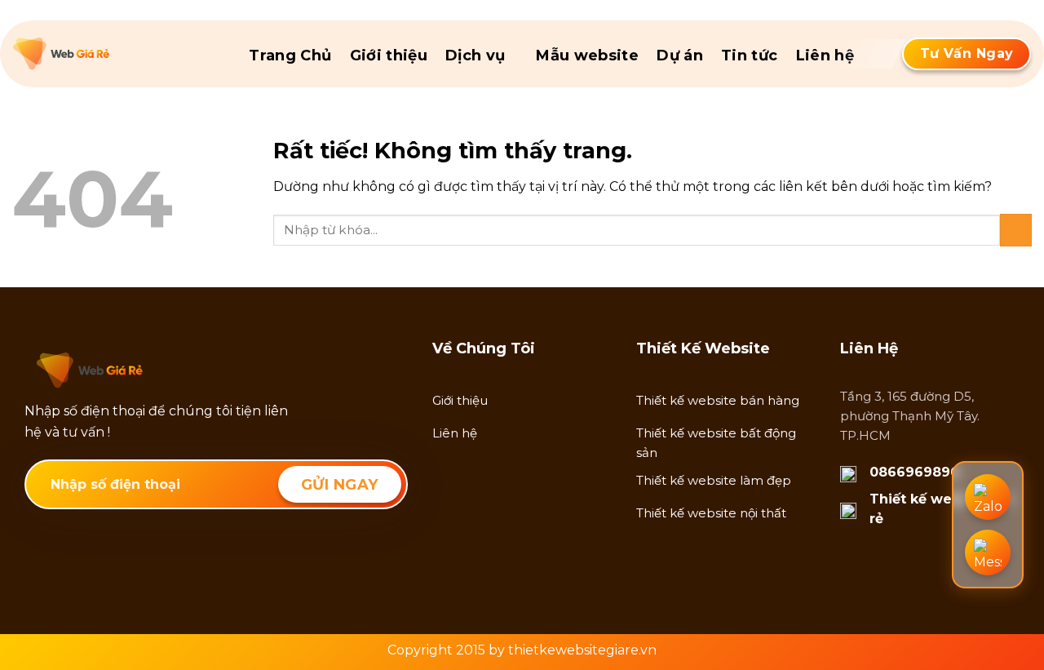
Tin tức (749, 55)
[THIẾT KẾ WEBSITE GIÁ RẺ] (94, 54)
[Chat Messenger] (988, 552)
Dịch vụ (475, 55)
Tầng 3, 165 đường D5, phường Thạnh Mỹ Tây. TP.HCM (910, 415)
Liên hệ (825, 55)
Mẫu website (587, 55)
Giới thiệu (389, 55)
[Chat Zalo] (988, 497)
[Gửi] (1016, 230)
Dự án (680, 55)
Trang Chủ (290, 55)
